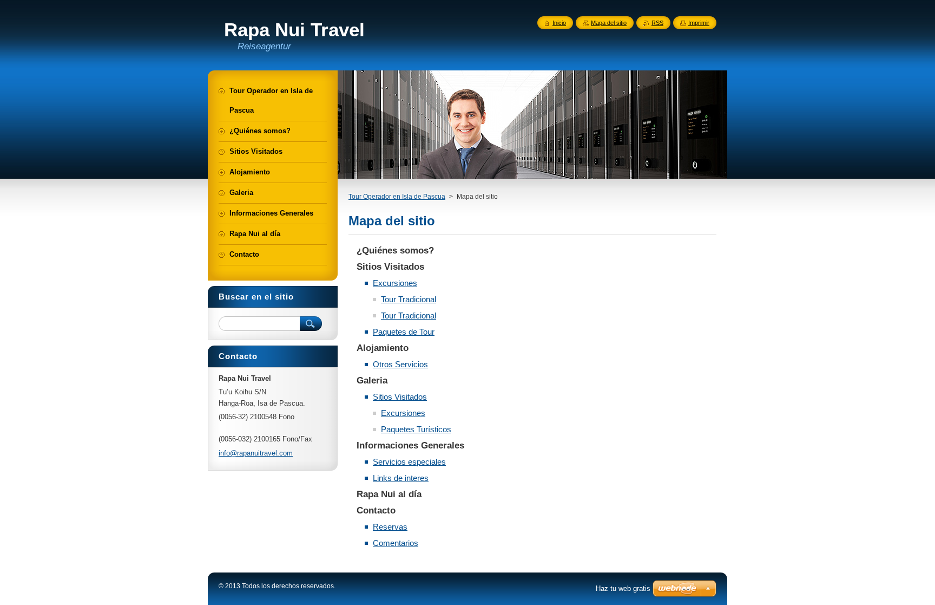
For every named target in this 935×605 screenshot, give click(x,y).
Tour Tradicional (408, 299)
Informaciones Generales (410, 445)
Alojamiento (383, 348)
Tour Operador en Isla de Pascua (396, 196)
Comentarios (395, 543)
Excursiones (395, 283)
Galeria (372, 380)
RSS (657, 22)
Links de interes (401, 478)
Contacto (376, 510)
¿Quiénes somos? (395, 250)
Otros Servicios (400, 364)
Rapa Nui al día (389, 494)
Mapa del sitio (609, 22)
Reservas (390, 526)
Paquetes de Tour (403, 331)
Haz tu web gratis (623, 588)
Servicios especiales (409, 461)
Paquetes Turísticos (416, 429)
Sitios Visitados (390, 267)
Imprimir (698, 22)
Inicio (559, 22)
